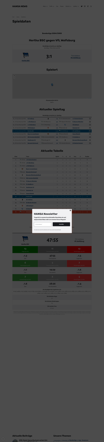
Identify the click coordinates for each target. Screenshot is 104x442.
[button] (3, 439)
